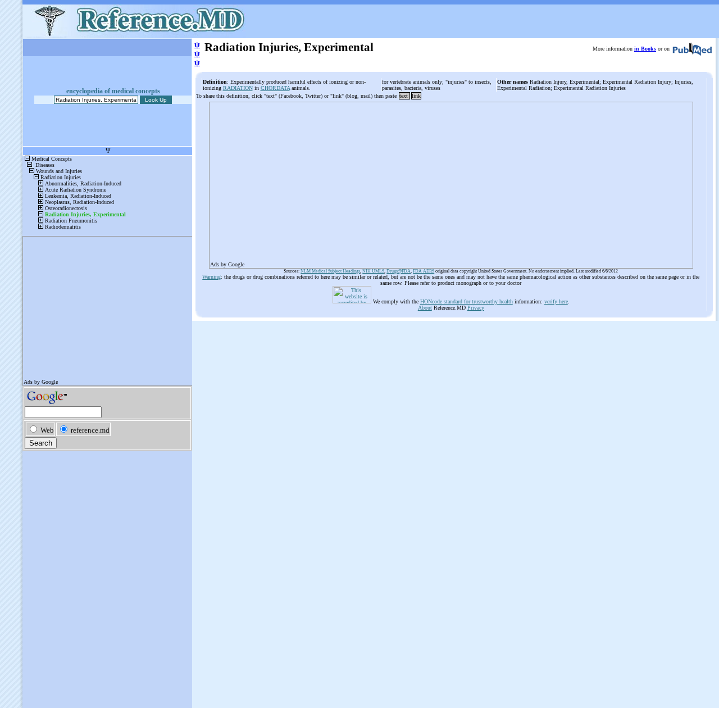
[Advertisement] (451, 181)
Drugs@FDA (398, 271)
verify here (556, 301)
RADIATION (238, 88)
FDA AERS (423, 271)
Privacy (475, 308)
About (425, 308)
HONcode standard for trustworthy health (466, 301)
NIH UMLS (373, 271)
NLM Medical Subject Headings (330, 271)
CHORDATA (275, 88)
